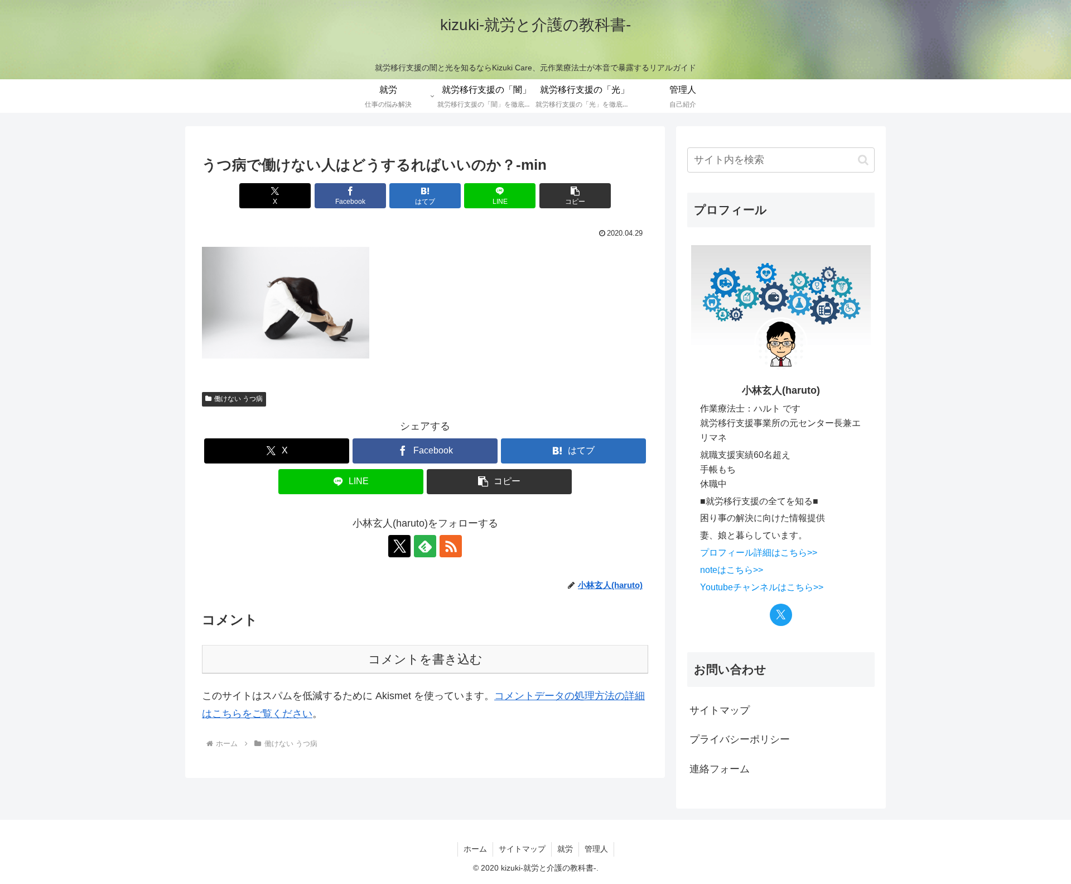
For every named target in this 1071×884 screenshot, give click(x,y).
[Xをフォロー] (399, 546)
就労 (565, 848)
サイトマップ (719, 710)
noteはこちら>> (731, 570)
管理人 (596, 848)
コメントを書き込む (425, 659)
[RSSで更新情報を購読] (451, 546)
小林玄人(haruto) (781, 390)
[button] (575, 195)
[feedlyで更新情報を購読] (425, 546)
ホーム (475, 848)
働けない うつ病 (238, 399)
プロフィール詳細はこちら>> (758, 552)
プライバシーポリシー (739, 739)
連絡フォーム (719, 769)
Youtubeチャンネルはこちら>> (761, 587)
